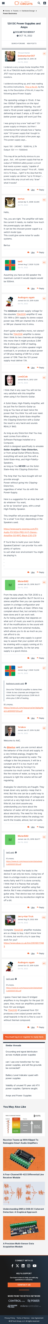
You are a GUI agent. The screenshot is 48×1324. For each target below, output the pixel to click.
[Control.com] (16, 1301)
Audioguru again (26, 297)
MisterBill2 (23, 581)
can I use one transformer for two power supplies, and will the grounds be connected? (23, 1065)
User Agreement (37, 1318)
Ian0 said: (10, 852)
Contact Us (24, 1285)
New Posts (31, 43)
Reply (41, 190)
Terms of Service (23, 1318)
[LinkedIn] (23, 1265)
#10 (43, 917)
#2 (44, 200)
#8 (44, 728)
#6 (44, 582)
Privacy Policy (10, 1318)
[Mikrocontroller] (30, 1306)
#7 (44, 668)
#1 (44, 54)
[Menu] (3, 3)
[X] (17, 1265)
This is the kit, (31, 87)
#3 (44, 262)
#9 (44, 837)
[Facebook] (12, 1265)
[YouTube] (34, 1266)
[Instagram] (28, 1265)
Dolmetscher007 (25, 32)
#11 (44, 963)
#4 (44, 298)
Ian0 (20, 261)
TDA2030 (21, 314)
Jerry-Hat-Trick (25, 916)
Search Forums (18, 43)
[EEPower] (33, 1300)
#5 (44, 378)
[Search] (39, 3)
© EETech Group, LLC (17, 1321)
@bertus (11, 747)
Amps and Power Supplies (18, 1095)
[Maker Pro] (12, 1306)
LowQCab (23, 376)
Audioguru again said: (15, 683)
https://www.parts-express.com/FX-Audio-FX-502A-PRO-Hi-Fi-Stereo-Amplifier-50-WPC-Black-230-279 (21, 532)
